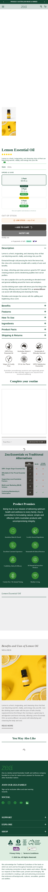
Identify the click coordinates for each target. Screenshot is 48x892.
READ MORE (7, 726)
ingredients (8, 323)
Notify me (24, 233)
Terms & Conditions (31, 853)
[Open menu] (3, 6)
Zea (19, 857)
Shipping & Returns (12, 335)
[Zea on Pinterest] (15, 802)
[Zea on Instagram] (9, 802)
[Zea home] (24, 6)
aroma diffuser (13, 718)
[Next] (44, 2)
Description (8, 248)
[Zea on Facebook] (3, 802)
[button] (7, 154)
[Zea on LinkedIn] (27, 803)
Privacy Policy (15, 853)
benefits (6, 306)
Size (4, 167)
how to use (8, 317)
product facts (9, 329)
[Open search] (41, 6)
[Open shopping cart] (45, 7)
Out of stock (9, 216)
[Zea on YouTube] (21, 802)
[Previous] (3, 2)
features (6, 311)
